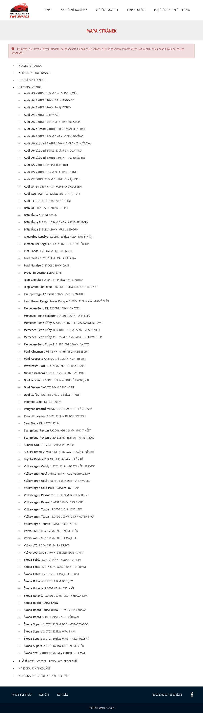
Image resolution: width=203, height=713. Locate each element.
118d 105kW (40, 215)
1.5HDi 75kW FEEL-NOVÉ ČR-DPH (57, 244)
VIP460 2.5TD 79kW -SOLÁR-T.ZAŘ (58, 409)
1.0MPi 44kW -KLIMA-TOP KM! (52, 560)
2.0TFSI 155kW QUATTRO (46, 165)
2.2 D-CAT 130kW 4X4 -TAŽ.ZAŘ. (54, 459)
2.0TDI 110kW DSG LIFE (53, 509)
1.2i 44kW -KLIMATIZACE (48, 251)
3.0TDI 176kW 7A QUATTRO (47, 107)
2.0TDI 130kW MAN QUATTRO (54, 129)
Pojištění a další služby (172, 10)
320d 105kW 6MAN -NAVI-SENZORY (56, 222)
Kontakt (62, 695)
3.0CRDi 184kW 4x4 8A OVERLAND (61, 287)
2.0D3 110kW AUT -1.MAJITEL (50, 538)
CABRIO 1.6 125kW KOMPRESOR (55, 358)
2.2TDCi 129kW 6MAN (47, 265)
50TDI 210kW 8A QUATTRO (52, 150)
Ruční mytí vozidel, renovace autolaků (48, 661)
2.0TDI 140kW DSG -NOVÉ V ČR (54, 646)
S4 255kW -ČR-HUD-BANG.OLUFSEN (53, 186)
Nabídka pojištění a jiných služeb (44, 676)
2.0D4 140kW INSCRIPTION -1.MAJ (53, 552)
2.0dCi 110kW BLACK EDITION (55, 416)
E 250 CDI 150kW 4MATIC (56, 344)
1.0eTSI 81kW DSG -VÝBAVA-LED (57, 481)
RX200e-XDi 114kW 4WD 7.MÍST (57, 430)
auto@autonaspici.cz (167, 695)
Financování (136, 10)
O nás (48, 10)
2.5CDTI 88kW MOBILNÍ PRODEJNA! (56, 380)
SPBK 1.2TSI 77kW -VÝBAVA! (51, 617)
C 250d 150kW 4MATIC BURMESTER (63, 337)
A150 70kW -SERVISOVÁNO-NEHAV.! (63, 323)
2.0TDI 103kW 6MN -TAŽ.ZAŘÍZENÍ (56, 638)
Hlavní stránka (30, 66)
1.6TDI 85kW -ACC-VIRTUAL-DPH (57, 473)
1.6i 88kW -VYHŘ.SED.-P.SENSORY (56, 351)
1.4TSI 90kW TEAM (51, 488)
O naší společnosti (33, 80)
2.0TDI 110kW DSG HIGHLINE (56, 495)
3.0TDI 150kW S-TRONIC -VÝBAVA (57, 143)
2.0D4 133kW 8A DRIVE (46, 545)
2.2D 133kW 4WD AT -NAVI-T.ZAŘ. (59, 437)
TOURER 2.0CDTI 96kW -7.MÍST (52, 395)
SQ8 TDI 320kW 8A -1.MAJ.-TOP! (52, 194)
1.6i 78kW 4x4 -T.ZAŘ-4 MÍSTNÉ (59, 452)
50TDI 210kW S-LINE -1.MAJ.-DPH (51, 179)
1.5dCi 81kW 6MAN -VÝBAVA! (54, 373)
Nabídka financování (34, 668)
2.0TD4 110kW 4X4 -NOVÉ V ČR (66, 301)
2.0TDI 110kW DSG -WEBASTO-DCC (56, 624)
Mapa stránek (21, 695)
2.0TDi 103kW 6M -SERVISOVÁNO (51, 93)
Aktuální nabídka (74, 10)
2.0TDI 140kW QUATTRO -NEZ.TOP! (52, 122)
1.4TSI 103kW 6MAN (50, 524)
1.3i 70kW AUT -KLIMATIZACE (54, 366)
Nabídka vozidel (31, 87)
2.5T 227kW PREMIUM (49, 445)
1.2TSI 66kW (41, 603)
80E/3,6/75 (42, 272)
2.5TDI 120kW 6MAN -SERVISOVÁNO (53, 136)
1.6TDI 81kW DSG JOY (48, 581)
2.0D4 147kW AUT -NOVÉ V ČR (51, 531)
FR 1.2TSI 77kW (41, 423)
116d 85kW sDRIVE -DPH (46, 208)
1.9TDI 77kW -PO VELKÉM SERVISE (59, 466)
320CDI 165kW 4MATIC (51, 308)
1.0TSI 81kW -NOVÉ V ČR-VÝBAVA (55, 610)
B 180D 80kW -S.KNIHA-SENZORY (62, 330)
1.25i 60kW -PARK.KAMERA (50, 258)
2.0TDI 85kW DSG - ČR (49, 588)
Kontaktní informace (34, 73)
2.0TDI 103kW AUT (42, 115)
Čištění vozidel (107, 10)
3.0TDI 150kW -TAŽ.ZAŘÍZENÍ (54, 157)
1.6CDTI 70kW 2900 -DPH (49, 387)
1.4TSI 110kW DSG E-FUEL (54, 502)
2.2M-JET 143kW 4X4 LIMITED (53, 280)
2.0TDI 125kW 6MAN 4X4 (50, 631)
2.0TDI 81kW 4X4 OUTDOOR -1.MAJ (54, 653)
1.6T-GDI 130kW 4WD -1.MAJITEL (54, 294)
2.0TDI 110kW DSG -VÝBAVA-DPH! (56, 596)
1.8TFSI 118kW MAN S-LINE (48, 201)
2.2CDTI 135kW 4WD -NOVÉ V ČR (58, 236)
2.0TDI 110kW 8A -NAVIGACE (49, 100)
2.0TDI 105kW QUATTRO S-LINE (50, 172)
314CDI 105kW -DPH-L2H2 (57, 316)
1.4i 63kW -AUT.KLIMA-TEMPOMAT (55, 567)
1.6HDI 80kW (42, 402)
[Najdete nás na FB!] (191, 694)
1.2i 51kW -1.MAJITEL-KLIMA (51, 574)
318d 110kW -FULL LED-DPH (51, 229)
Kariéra (44, 695)
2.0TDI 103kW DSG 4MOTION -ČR (59, 516)
